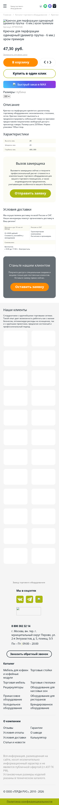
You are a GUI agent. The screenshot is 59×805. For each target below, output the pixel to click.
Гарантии (36, 728)
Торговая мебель (14, 682)
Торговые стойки (41, 670)
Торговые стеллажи (42, 682)
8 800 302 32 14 (20, 626)
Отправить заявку (30, 193)
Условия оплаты (13, 732)
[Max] (50, 6)
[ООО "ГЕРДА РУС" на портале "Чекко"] (29, 611)
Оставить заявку (29, 287)
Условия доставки (14, 737)
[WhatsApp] (45, 6)
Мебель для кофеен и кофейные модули (15, 673)
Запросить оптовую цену (15, 55)
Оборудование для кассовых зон (42, 689)
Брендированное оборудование (41, 706)
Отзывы (8, 728)
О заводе (36, 732)
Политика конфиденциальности (29, 801)
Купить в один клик (29, 73)
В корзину (20, 62)
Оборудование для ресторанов (42, 697)
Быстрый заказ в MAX (32, 84)
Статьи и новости (14, 742)
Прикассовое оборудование (12, 697)
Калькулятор (38, 737)
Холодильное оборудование (12, 706)
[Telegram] (41, 6)
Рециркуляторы (13, 687)
